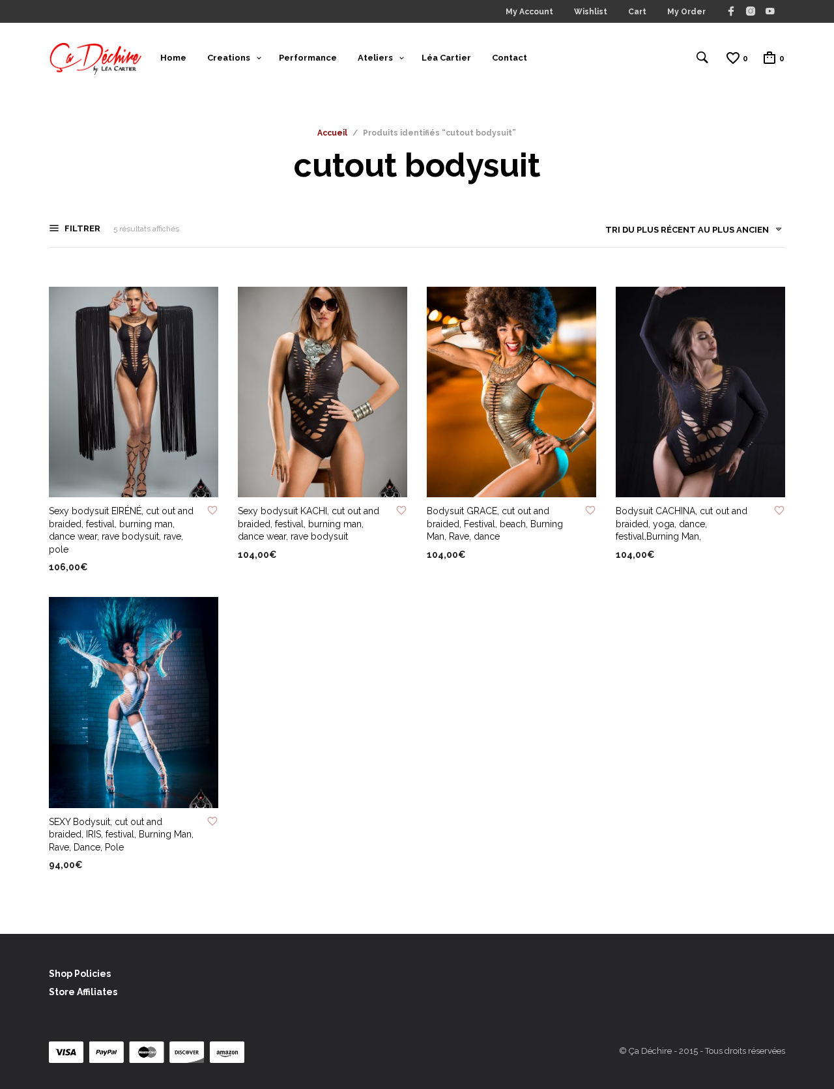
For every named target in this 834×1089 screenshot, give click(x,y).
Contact (509, 58)
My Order (686, 11)
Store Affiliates (83, 992)
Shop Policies (80, 973)
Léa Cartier (446, 58)
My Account (529, 11)
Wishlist (590, 11)
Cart (637, 11)
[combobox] (688, 232)
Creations (228, 58)
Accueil (332, 133)
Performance (308, 58)
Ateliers (375, 58)
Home (173, 58)
